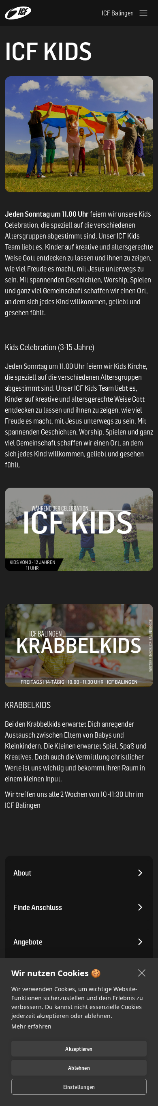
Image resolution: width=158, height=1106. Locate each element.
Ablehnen (79, 1068)
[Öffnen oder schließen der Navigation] (143, 13)
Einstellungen (79, 1087)
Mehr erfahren (31, 1026)
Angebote (28, 942)
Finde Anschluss (37, 907)
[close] (142, 972)
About (22, 873)
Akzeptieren (78, 1049)
